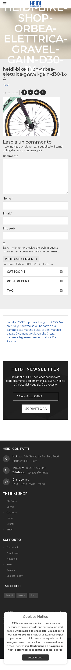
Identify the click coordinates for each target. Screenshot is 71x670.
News (10, 518)
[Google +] (37, 92)
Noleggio (12, 558)
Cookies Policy (15, 575)
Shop (33, 595)
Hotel (9, 564)
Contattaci (12, 547)
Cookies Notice (35, 617)
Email (7, 213)
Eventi (10, 523)
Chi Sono (11, 501)
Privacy (11, 570)
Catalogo (11, 512)
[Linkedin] (43, 92)
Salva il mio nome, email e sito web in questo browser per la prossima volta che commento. (31, 249)
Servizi (10, 506)
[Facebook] (24, 92)
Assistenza (13, 553)
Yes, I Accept (35, 657)
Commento (10, 156)
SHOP (10, 529)
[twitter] (30, 92)
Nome (8, 198)
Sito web (9, 228)
